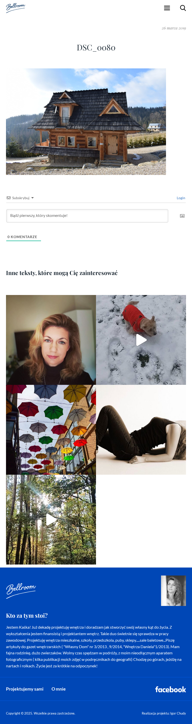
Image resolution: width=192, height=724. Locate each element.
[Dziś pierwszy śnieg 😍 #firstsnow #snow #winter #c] (141, 340)
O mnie (59, 689)
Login (180, 198)
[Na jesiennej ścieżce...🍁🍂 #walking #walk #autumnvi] (51, 520)
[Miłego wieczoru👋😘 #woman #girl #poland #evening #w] (51, 340)
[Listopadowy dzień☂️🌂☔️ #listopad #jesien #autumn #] (51, 430)
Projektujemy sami (25, 689)
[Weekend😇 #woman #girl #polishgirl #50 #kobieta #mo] (141, 430)
